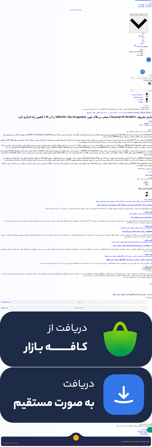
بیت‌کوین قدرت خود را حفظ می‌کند (141, 217)
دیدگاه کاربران (147, 268)
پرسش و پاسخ (138, 97)
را (106, 112)
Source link (148, 175)
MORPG (148, 112)
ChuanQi (129, 112)
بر (117, 112)
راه (104, 112)
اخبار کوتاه (144, 107)
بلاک (115, 112)
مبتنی (93, 112)
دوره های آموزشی (137, 94)
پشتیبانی (146, 123)
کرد (102, 112)
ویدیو (141, 53)
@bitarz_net (4, 307)
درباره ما (145, 429)
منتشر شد (111, 135)
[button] (149, 430)
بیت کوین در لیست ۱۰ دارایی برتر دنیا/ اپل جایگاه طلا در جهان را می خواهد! (129, 259)
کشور (98, 112)
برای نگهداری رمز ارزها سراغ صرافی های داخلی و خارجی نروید (132, 245)
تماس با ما (140, 55)
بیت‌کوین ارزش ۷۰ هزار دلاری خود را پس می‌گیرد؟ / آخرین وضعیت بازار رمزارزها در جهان (124, 205)
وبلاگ (141, 49)
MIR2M (142, 112)
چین (111, 112)
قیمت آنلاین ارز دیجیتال (136, 51)
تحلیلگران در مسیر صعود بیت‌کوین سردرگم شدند (137, 231)
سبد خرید (140, 99)
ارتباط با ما (144, 434)
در (109, 112)
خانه (146, 105)
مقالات (141, 102)
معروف (89, 112)
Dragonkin (136, 112)
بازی (120, 112)
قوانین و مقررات (143, 431)
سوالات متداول (143, 432)
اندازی (124, 112)
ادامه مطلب (148, 212)
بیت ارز (149, 273)
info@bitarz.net (5, 302)
